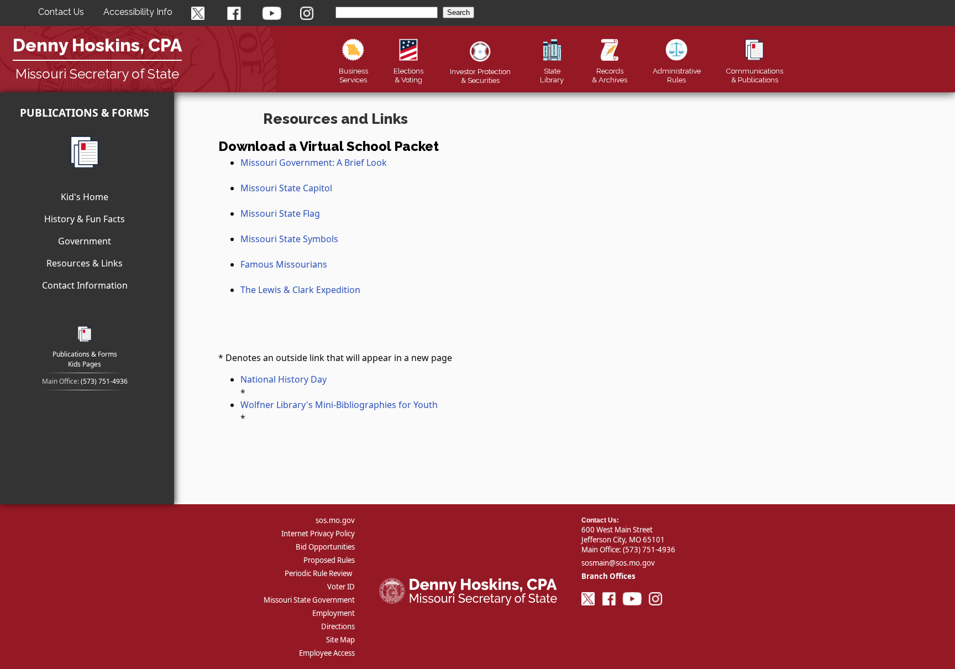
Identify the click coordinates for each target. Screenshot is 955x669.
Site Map (340, 640)
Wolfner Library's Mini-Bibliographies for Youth (339, 405)
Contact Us (61, 12)
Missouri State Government (309, 600)
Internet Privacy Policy (318, 534)
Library (552, 75)
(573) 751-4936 (104, 381)
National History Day (283, 379)
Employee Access (327, 653)
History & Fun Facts (84, 219)
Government (84, 241)
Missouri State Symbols (289, 239)
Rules (677, 75)
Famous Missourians (283, 264)
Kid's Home (84, 197)
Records (609, 75)
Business (353, 75)
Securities (480, 76)
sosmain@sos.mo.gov (618, 563)
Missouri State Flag (280, 213)
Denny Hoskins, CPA (97, 45)
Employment (333, 613)
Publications (754, 75)
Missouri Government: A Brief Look (313, 162)
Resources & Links (84, 263)
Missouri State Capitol (286, 188)
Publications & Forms (84, 112)
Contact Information (85, 285)
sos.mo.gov (335, 520)
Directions (338, 626)
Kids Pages (84, 364)
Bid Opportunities (325, 547)
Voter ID (341, 587)
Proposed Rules (329, 560)
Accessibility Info (137, 12)
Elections (408, 75)
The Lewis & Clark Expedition (300, 290)
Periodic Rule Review (318, 573)
